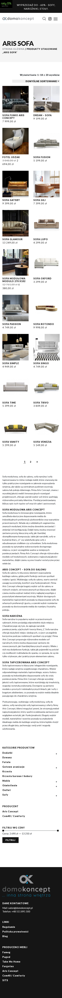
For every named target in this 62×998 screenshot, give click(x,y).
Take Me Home (11, 961)
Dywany (7, 757)
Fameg (6, 952)
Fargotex (8, 966)
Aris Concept (10, 811)
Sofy (5, 794)
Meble (6, 780)
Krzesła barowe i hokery (17, 776)
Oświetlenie (9, 785)
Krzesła (7, 771)
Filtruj (10, 840)
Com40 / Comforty (13, 816)
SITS (5, 980)
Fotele (6, 762)
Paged (6, 957)
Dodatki (7, 752)
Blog (5, 936)
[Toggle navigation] (56, 19)
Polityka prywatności (15, 931)
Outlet (6, 790)
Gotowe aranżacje (13, 766)
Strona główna (13, 49)
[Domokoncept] (18, 18)
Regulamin (8, 927)
